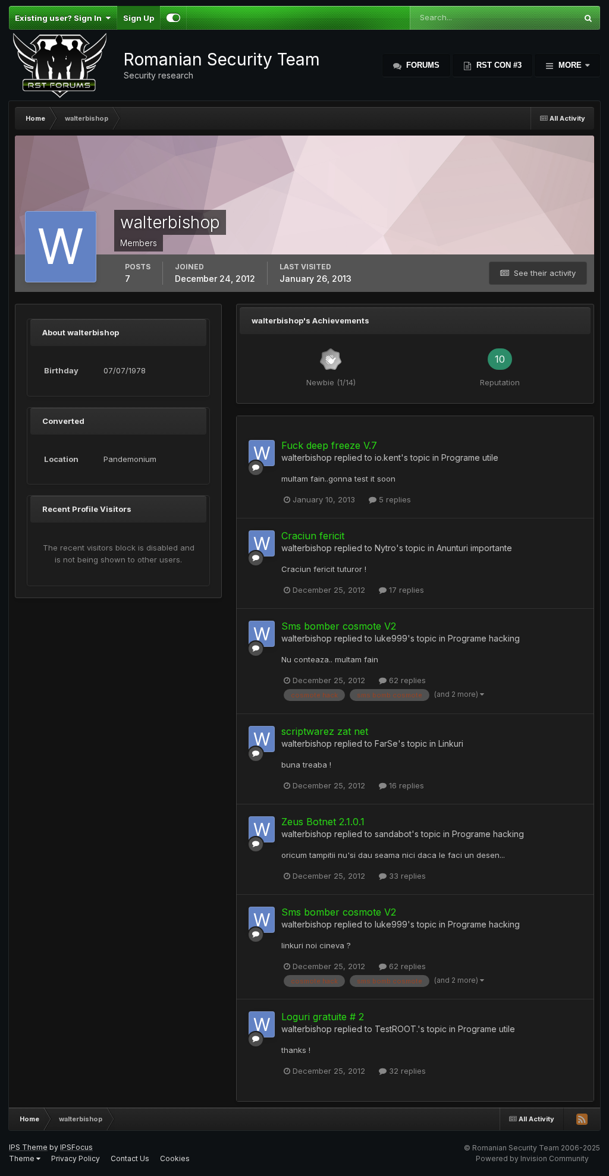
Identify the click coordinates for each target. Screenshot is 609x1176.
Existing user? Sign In (60, 18)
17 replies (405, 590)
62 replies (406, 680)
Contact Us (130, 1158)
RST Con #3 (498, 65)
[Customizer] (173, 18)
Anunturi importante (474, 548)
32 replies (406, 1071)
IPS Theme (28, 1147)
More (570, 65)
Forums (422, 65)
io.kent (388, 457)
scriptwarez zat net (324, 731)
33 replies (406, 876)
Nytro (385, 548)
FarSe (386, 743)
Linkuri (450, 743)
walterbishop (306, 457)
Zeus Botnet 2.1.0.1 (323, 822)
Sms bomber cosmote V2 (338, 626)
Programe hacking (484, 638)
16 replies (405, 785)
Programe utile (469, 457)
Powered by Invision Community (532, 1158)
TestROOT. (396, 1029)
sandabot (393, 834)
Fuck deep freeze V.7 (329, 445)
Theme (22, 1158)
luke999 (391, 638)
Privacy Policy (75, 1158)
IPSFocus (76, 1147)
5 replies (393, 499)
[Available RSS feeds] (581, 1119)
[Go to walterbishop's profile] (262, 453)
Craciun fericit (312, 536)
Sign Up (138, 18)
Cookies (175, 1158)
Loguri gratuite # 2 (322, 1017)
